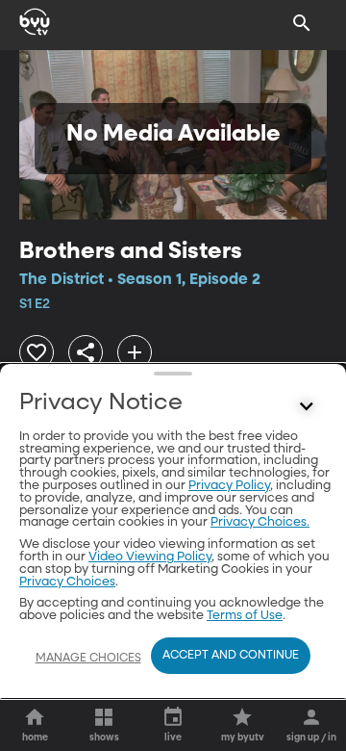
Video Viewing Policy (149, 557)
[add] (134, 352)
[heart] (36, 352)
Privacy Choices (67, 582)
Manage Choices (88, 658)
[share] (85, 352)
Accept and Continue (230, 655)
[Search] (302, 23)
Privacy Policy (229, 485)
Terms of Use (245, 615)
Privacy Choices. (259, 522)
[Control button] (307, 407)
